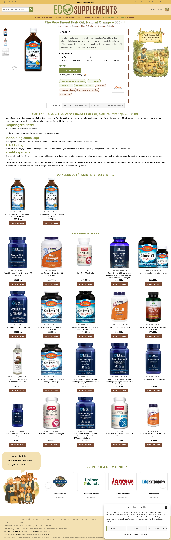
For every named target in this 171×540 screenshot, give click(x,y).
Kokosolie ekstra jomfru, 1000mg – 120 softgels (119, 434)
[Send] (31, 9)
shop (67, 26)
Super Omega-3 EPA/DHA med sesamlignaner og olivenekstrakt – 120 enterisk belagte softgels (85, 435)
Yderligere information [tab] (75, 106)
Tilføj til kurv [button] (17, 223)
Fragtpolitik (51, 519)
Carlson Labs (65, 94)
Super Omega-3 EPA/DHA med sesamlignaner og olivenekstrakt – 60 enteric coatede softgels (119, 275)
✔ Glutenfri (94, 81)
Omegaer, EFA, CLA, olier (113, 17)
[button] (166, 507)
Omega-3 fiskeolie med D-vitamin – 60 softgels (153, 328)
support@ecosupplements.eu (39, 531)
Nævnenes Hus (19, 534)
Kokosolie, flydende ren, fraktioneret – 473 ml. (17, 380)
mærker (130, 2)
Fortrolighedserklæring (141, 534)
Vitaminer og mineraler (67, 17)
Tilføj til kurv (69, 70)
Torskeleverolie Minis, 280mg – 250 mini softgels (51, 328)
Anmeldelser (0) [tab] (115, 106)
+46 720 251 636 (13, 531)
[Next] (51, 49)
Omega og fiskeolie (105, 26)
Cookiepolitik (128, 534)
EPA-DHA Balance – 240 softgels (51, 433)
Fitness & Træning (90, 17)
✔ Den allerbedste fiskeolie (72, 81)
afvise (136, 528)
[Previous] (15, 49)
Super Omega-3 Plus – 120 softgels (17, 327)
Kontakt (155, 2)
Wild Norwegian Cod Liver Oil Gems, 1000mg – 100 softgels (51, 380)
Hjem (59, 26)
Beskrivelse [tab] (54, 106)
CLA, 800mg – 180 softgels (119, 327)
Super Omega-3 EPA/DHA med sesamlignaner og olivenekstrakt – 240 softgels (85, 381)
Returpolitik (38, 519)
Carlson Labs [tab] (97, 106)
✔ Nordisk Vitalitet (84, 86)
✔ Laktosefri (66, 86)
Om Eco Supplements (143, 2)
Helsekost (100, 86)
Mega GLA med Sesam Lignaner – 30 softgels (18, 274)
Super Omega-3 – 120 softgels (153, 379)
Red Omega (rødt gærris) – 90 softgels (51, 274)
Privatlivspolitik (81, 519)
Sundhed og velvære (44, 17)
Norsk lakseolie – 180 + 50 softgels (153, 273)
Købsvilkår (163, 2)
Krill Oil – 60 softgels (85, 273)
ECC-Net (46, 534)
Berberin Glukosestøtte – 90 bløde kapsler (153, 434)
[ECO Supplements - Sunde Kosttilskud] (85, 9)
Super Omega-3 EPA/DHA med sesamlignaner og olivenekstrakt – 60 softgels (119, 381)
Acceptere (116, 528)
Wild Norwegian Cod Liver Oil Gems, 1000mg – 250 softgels (85, 328)
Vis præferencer (158, 528)
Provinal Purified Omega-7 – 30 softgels (18, 434)
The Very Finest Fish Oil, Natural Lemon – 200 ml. (17, 215)
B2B (101, 519)
